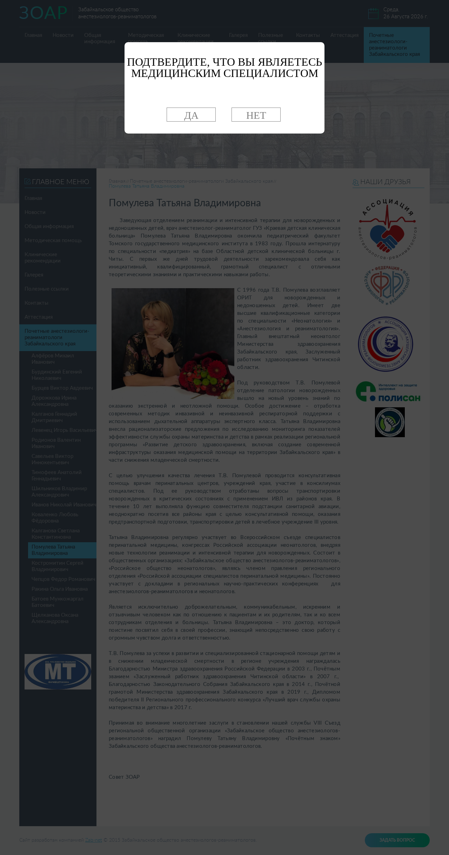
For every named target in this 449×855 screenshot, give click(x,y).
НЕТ (256, 115)
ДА (191, 115)
